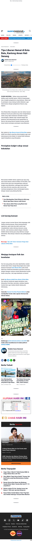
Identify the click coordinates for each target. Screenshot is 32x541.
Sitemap (20, 526)
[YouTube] (18, 520)
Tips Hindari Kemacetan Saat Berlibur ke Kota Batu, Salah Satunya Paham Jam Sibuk (23, 380)
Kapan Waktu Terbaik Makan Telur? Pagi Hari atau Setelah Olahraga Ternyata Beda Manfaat (16, 493)
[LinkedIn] (27, 520)
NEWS (2, 35)
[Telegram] (8, 360)
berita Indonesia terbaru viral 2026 (17, 341)
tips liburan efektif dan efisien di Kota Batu (16, 279)
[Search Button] (29, 31)
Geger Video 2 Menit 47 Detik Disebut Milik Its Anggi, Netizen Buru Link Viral (16, 472)
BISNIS (14, 35)
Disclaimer (14, 526)
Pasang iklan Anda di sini (16, 540)
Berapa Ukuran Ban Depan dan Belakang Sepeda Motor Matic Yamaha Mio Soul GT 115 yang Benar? (16, 484)
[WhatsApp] (11, 360)
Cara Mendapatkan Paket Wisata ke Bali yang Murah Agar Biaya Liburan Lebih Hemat (16, 200)
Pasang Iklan (26, 526)
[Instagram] (9, 520)
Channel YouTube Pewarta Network (16, 292)
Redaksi (13, 523)
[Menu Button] (2, 31)
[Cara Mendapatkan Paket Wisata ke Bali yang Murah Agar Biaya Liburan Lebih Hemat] (8, 372)
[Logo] (16, 516)
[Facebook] (2, 360)
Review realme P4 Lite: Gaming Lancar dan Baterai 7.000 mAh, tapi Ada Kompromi (15, 489)
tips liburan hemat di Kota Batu (18, 132)
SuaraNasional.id (12, 529)
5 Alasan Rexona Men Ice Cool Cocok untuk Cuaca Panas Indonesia (14, 449)
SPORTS (20, 35)
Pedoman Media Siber (21, 523)
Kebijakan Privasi (7, 526)
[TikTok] (22, 520)
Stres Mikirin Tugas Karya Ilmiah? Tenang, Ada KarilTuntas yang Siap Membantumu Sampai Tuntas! (16, 478)
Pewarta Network (24, 529)
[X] (5, 360)
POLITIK (8, 35)
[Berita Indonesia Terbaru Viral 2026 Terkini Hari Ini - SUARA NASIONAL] (16, 31)
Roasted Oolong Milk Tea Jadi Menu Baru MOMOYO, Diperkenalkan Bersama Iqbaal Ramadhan (14, 441)
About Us (8, 523)
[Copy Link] (14, 360)
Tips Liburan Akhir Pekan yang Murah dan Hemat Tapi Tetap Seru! (15, 204)
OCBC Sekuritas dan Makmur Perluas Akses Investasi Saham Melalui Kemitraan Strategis (15, 457)
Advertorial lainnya (16, 463)
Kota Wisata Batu (16, 267)
